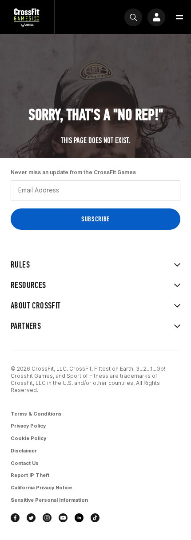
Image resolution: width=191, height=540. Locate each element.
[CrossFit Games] (27, 17)
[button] (179, 17)
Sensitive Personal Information (49, 500)
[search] (133, 17)
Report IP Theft (30, 475)
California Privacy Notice (41, 487)
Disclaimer (24, 451)
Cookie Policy (28, 438)
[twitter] (31, 518)
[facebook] (15, 518)
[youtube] (63, 518)
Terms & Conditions (36, 414)
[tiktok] (95, 518)
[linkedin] (79, 518)
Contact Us (25, 463)
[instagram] (47, 518)
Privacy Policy (28, 426)
